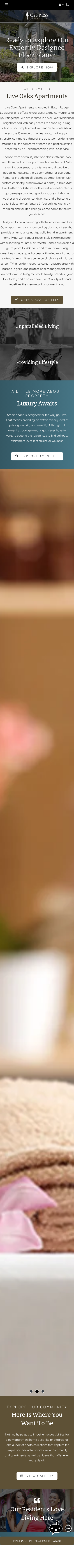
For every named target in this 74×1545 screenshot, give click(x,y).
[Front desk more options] (68, 1528)
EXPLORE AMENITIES (39, 456)
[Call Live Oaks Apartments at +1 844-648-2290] (67, 4)
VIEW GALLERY (39, 1476)
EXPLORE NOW (39, 67)
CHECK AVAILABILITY (39, 300)
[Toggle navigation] (6, 4)
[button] (61, 4)
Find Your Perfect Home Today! (37, 1540)
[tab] (31, 1391)
